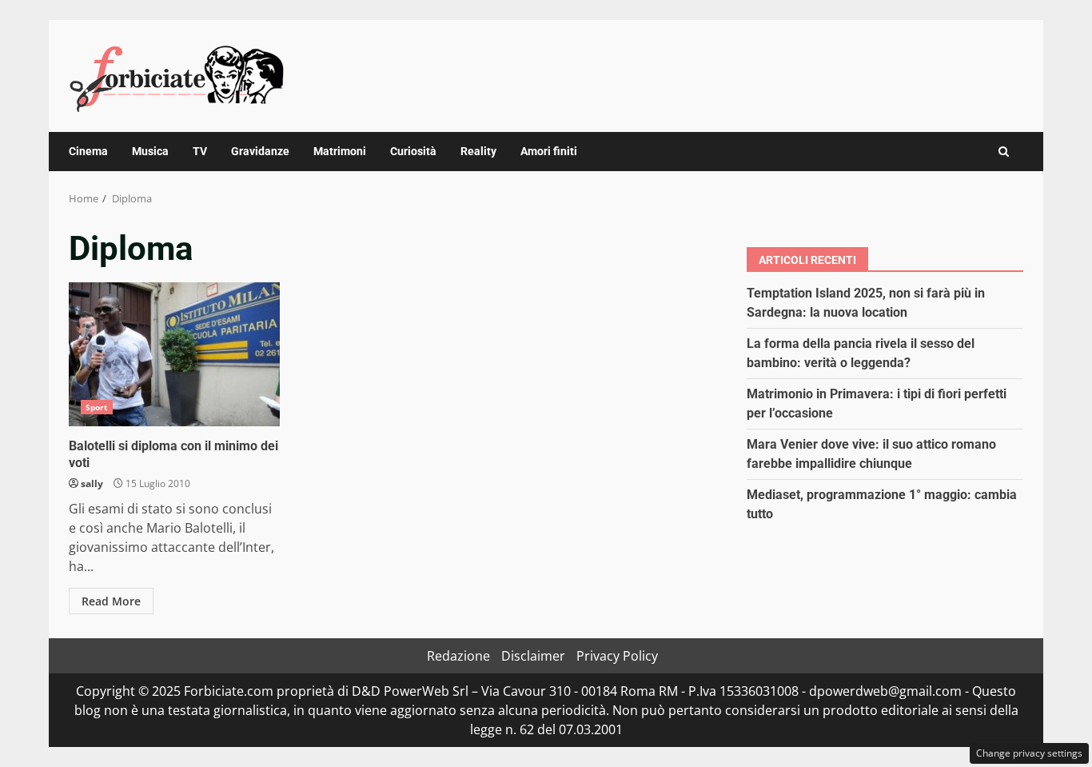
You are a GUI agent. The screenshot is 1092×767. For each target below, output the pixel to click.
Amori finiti (548, 151)
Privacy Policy (617, 656)
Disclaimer (533, 656)
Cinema (88, 151)
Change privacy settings (1029, 753)
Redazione (458, 656)
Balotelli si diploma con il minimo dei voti (174, 354)
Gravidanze (260, 151)
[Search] (1003, 151)
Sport (97, 407)
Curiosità (413, 151)
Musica (150, 151)
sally (92, 483)
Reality (478, 151)
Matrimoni (339, 151)
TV (200, 151)
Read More (111, 601)
